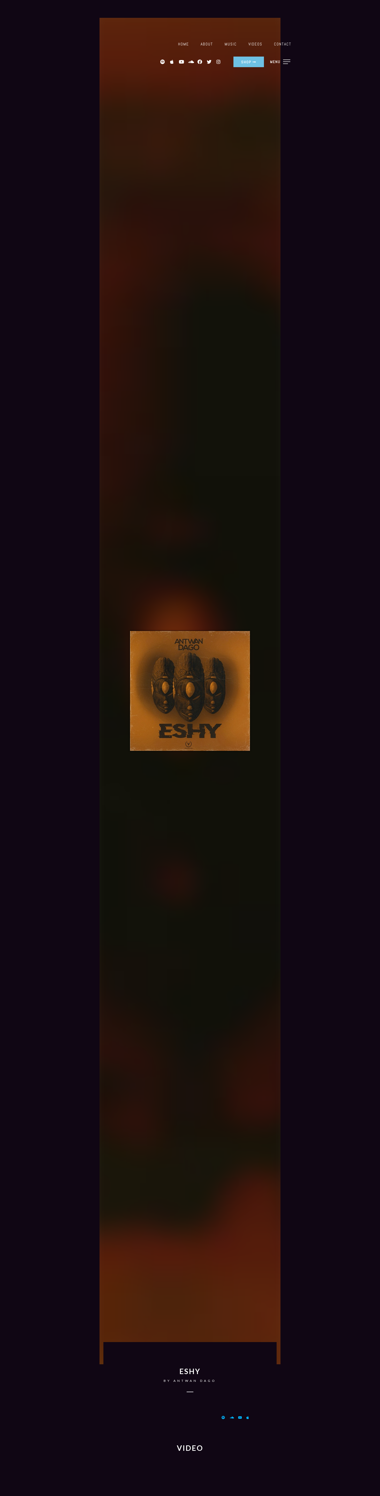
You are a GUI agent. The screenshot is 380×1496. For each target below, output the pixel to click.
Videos (255, 44)
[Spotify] (162, 61)
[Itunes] (249, 1417)
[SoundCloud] (232, 1417)
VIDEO (190, 1448)
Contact (282, 44)
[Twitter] (209, 61)
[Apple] (172, 61)
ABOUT (207, 44)
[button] (248, 62)
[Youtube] (181, 61)
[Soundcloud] (190, 61)
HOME (183, 44)
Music (231, 44)
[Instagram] (218, 61)
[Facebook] (199, 61)
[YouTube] (241, 1417)
